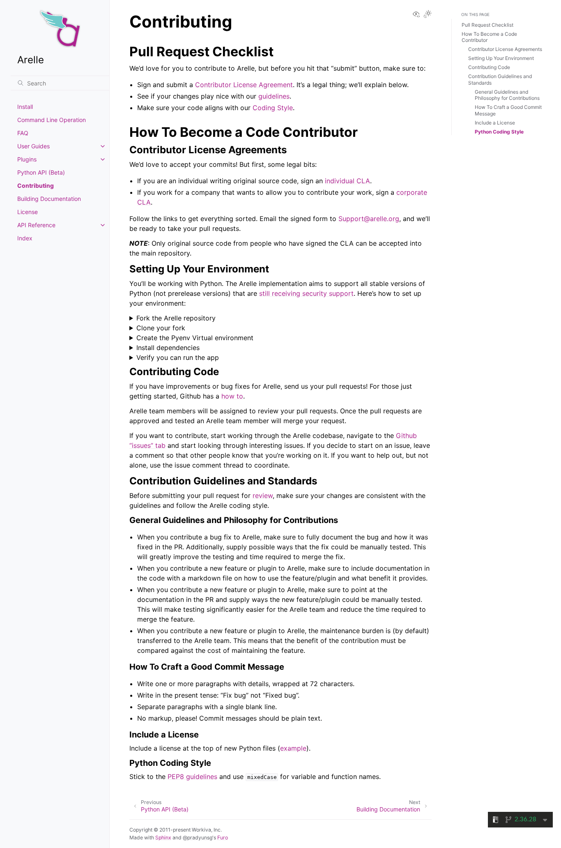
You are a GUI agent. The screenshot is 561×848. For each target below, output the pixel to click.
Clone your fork (160, 328)
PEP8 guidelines (192, 776)
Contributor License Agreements (505, 49)
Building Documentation (49, 198)
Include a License (495, 123)
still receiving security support (306, 293)
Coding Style (273, 108)
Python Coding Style (499, 132)
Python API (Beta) (41, 172)
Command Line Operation (51, 119)
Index (24, 238)
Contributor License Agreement (244, 85)
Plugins (27, 159)
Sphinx (163, 837)
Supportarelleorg (368, 218)
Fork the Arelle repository (176, 318)
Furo (222, 837)
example (293, 748)
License (27, 211)
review (263, 495)
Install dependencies (168, 347)
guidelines (274, 96)
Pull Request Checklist (487, 25)
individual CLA (347, 181)
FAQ (22, 132)
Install (25, 106)
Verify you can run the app (177, 357)
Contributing (35, 185)
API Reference (36, 224)
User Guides (33, 146)
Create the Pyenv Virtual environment (194, 338)
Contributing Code (489, 67)
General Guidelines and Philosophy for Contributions (507, 95)
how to (232, 396)
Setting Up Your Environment (501, 58)
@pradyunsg (197, 837)
